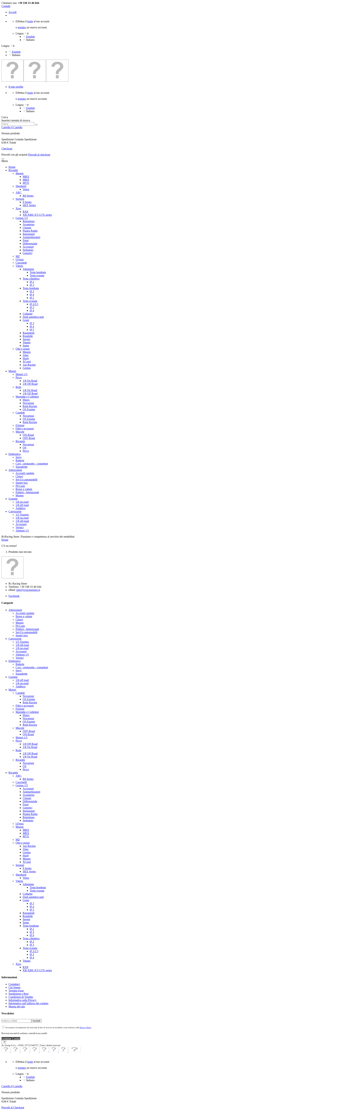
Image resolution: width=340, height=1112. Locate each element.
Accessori (28, 246)
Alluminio (28, 269)
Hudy (26, 358)
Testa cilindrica (31, 278)
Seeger (26, 339)
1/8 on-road (22, 501)
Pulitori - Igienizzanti (27, 492)
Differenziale (30, 243)
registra (22, 27)
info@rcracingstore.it (28, 589)
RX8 (25, 211)
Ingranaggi (29, 233)
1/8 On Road (30, 380)
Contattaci (14, 984)
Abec (26, 355)
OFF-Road (29, 438)
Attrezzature (15, 469)
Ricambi (13, 170)
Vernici (20, 527)
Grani (26, 320)
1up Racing (29, 364)
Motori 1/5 (21, 374)
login (30, 21)
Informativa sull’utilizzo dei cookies (28, 1003)
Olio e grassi (23, 348)
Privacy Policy (86, 1027)
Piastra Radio (30, 230)
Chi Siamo (14, 987)
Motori (12, 371)
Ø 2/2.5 (34, 304)
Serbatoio (28, 249)
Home (11, 167)
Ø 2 (32, 281)
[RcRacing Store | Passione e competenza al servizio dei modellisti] (35, 80)
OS (24, 447)
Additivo (21, 508)
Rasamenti (28, 332)
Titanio (26, 342)
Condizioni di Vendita (20, 996)
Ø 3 (32, 285)
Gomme (13, 498)
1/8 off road (22, 505)
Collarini (27, 313)
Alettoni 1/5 (22, 530)
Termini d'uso (16, 990)
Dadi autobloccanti (33, 316)
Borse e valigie (24, 489)
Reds (18, 387)
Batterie (20, 460)
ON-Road (28, 434)
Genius (27, 367)
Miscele (20, 431)
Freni (26, 240)
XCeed (27, 361)
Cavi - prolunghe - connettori (32, 463)
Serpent (20, 198)
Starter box (22, 482)
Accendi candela (25, 473)
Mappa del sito (16, 1006)
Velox (26, 189)
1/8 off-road (22, 521)
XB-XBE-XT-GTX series (37, 214)
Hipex (26, 399)
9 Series (27, 202)
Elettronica (14, 454)
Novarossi (28, 403)
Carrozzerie (14, 511)
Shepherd (21, 186)
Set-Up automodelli (26, 479)
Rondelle (28, 336)
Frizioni (20, 425)
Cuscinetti (21, 262)
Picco (19, 377)
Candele (20, 412)
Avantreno (28, 224)
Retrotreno (29, 221)
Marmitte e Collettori (27, 396)
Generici (27, 253)
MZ (18, 256)
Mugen (20, 173)
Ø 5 (32, 329)
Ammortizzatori (31, 237)
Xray (18, 208)
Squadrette (21, 466)
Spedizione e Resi (18, 993)
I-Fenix (20, 259)
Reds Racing (30, 406)
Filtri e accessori (25, 428)
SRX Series (29, 205)
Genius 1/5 (22, 218)
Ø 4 (32, 294)
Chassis (27, 227)
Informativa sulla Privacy (22, 1000)
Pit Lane (20, 485)
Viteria (19, 265)
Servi (18, 457)
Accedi (12, 12)
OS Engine (29, 409)
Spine (26, 345)
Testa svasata (37, 275)
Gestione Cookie (10, 1038)
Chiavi (19, 476)
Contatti (5, 6)
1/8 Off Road (30, 383)
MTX (26, 182)
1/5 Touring (22, 514)
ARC (19, 192)
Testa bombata (38, 272)
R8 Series (28, 195)
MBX (26, 179)
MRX (26, 176)
